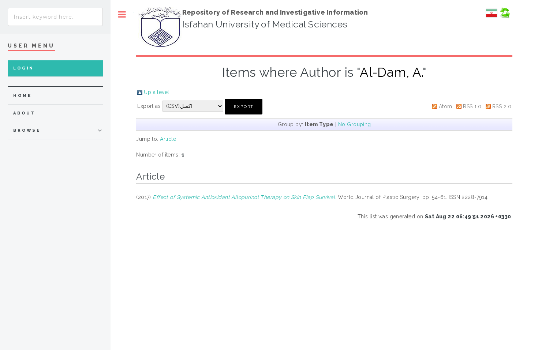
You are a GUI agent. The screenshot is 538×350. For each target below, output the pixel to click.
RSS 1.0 (472, 106)
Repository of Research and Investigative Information (275, 12)
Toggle (122, 14)
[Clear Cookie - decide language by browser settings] (505, 17)
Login (23, 68)
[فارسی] (491, 17)
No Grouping (354, 124)
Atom (445, 106)
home (22, 95)
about (24, 113)
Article (168, 139)
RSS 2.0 (501, 106)
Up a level (156, 92)
